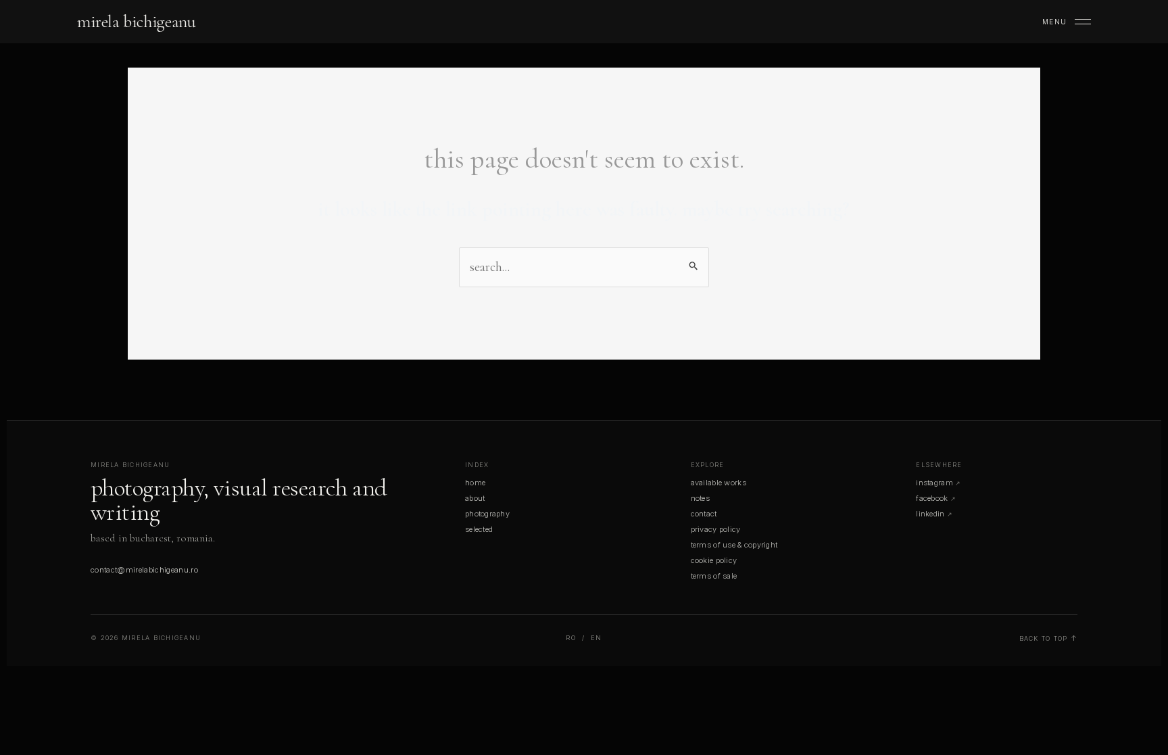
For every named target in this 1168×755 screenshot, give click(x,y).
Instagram (934, 482)
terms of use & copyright (734, 545)
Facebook (932, 498)
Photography (487, 513)
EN (596, 637)
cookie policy (714, 560)
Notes (700, 498)
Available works (718, 482)
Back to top (1043, 638)
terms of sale (714, 576)
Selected (479, 529)
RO (571, 637)
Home (475, 482)
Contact (704, 513)
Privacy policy (716, 529)
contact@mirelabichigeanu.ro (144, 570)
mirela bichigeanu (136, 21)
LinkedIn (930, 513)
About (475, 498)
